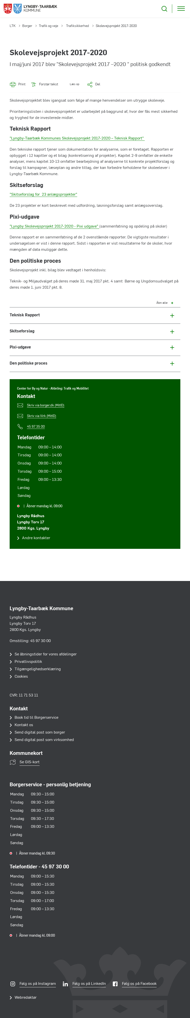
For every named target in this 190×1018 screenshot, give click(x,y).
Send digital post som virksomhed (44, 740)
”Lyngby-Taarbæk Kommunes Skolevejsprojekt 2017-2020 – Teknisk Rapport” (77, 138)
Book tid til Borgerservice (36, 718)
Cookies (21, 677)
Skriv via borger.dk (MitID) (45, 405)
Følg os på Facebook (139, 984)
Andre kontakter (36, 538)
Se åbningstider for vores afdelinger (46, 654)
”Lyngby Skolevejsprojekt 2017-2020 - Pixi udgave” (54, 227)
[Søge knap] (164, 9)
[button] (71, 84)
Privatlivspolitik (28, 662)
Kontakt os (24, 725)
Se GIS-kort (30, 762)
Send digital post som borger (40, 733)
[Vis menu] (181, 9)
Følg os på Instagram (38, 984)
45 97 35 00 (36, 427)
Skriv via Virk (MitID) (41, 416)
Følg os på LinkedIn (89, 984)
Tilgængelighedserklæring (38, 669)
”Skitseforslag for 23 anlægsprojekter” (43, 195)
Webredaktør (26, 998)
